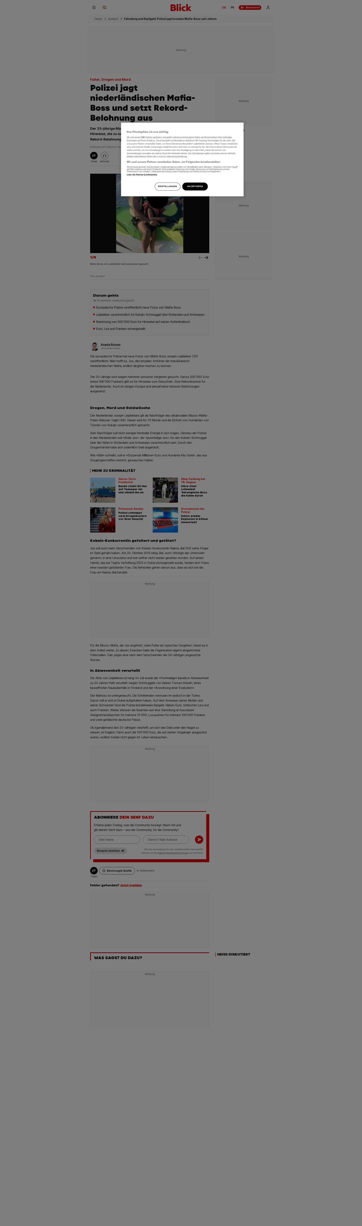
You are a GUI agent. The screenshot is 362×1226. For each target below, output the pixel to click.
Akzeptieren (195, 186)
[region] (182, 159)
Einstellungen (167, 186)
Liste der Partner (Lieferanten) (142, 174)
